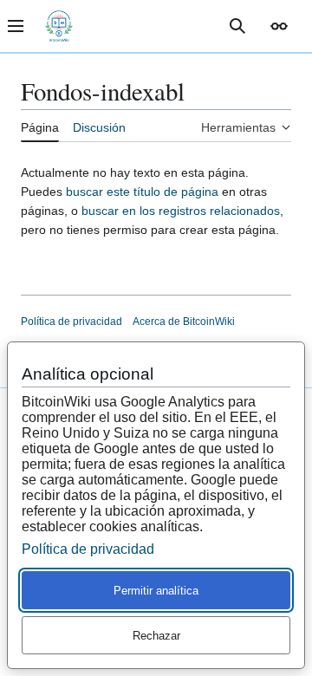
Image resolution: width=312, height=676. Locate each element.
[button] (279, 26)
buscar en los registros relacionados (180, 211)
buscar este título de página (142, 191)
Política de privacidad (71, 321)
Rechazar (156, 635)
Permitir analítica (156, 590)
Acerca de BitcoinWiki (184, 321)
